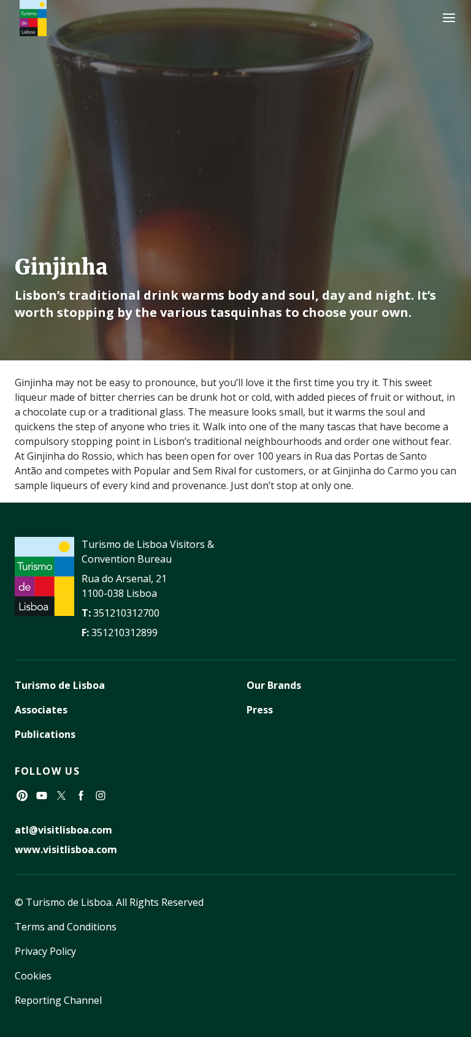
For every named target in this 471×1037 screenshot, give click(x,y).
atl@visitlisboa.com (63, 830)
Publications (45, 734)
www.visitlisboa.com (66, 849)
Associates (41, 709)
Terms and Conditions (66, 926)
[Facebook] (81, 795)
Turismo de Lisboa (60, 685)
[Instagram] (100, 795)
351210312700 (126, 613)
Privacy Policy (45, 951)
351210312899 (124, 632)
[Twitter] (61, 795)
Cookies (33, 975)
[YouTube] (41, 795)
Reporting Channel (58, 1000)
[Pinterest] (22, 795)
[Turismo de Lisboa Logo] (33, 18)
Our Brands (274, 685)
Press (260, 709)
